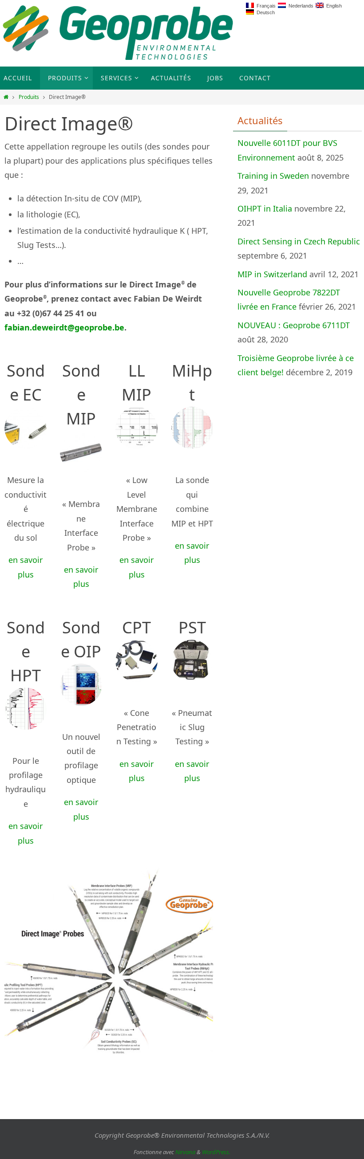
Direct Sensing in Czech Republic (298, 241)
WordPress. (216, 1152)
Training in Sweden (273, 175)
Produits (29, 97)
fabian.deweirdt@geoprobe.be (64, 327)
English (333, 5)
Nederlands (299, 5)
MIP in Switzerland (272, 274)
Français (265, 5)
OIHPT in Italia (264, 208)
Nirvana (185, 1152)
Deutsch (264, 12)
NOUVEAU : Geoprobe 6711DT (293, 325)
